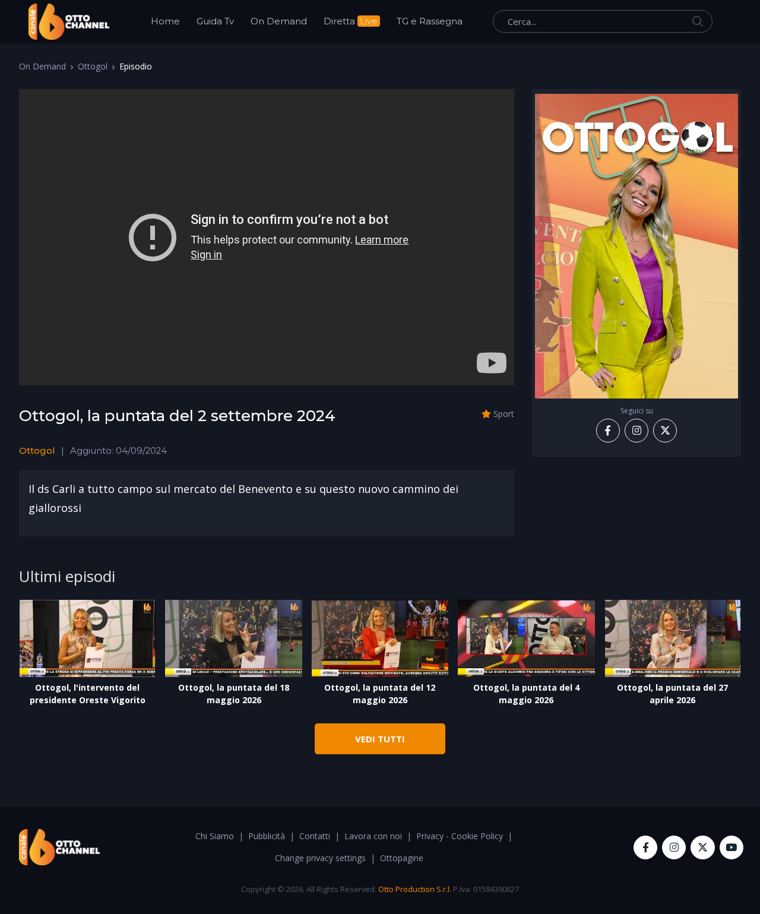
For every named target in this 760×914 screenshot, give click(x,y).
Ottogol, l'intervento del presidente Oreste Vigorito (87, 694)
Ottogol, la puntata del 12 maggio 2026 (379, 694)
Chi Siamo (214, 836)
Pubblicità (266, 836)
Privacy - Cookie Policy (459, 836)
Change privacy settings (320, 858)
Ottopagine (401, 858)
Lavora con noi (373, 836)
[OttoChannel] (68, 21)
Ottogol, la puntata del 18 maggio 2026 (233, 694)
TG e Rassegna (430, 21)
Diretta (351, 21)
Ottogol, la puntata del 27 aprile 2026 (672, 694)
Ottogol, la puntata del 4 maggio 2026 (526, 694)
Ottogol (92, 66)
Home (165, 21)
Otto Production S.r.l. (414, 889)
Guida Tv (215, 21)
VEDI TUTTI (380, 739)
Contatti (314, 836)
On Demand (279, 21)
